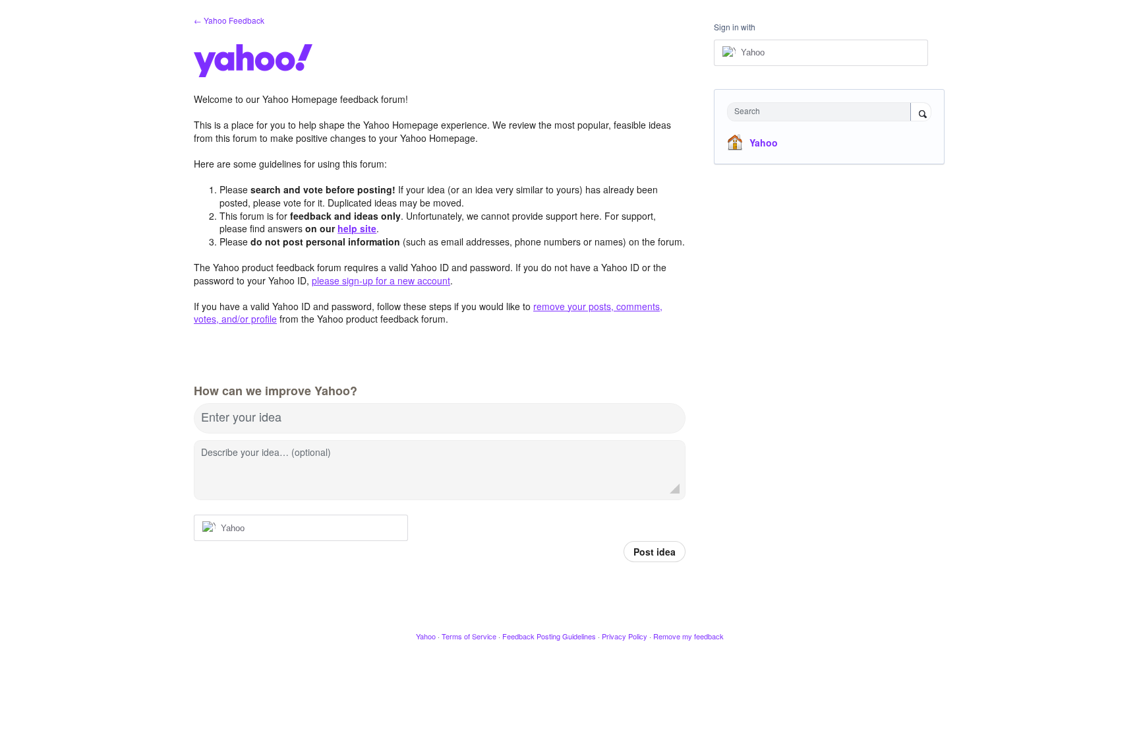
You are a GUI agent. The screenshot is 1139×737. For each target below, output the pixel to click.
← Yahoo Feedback (229, 20)
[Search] (920, 112)
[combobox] (822, 111)
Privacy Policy (624, 636)
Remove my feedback (688, 636)
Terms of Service (469, 636)
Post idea (654, 551)
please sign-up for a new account (381, 280)
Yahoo (763, 142)
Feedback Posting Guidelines (549, 636)
